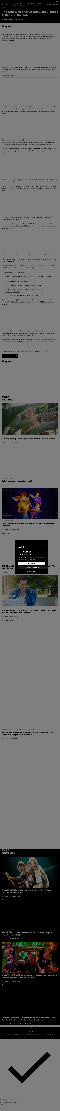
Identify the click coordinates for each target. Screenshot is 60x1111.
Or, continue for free (31, 571)
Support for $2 (31, 563)
